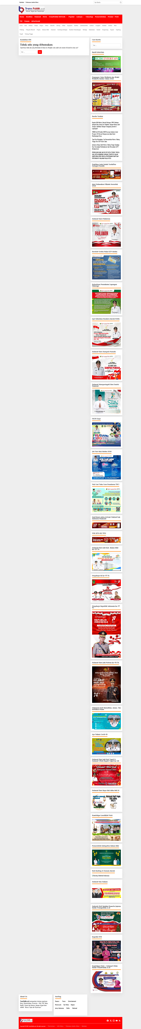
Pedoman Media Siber (72, 1026)
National (74, 1008)
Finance (57, 1001)
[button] (120, 2)
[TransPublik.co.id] (32, 9)
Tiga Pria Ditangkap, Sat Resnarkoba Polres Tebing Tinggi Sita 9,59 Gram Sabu (106, 140)
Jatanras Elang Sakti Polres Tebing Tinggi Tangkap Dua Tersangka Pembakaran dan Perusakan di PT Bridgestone (105, 147)
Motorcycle (58, 1005)
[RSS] (119, 1020)
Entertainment (72, 1001)
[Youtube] (116, 1020)
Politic (68, 1008)
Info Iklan (60, 1026)
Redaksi (84, 1026)
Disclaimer (51, 1026)
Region (73, 1005)
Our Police (66, 1005)
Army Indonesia (59, 1008)
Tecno (64, 1001)
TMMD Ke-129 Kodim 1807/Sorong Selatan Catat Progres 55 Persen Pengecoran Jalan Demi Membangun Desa (105, 134)
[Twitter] (110, 1020)
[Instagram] (113, 1020)
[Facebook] (107, 1020)
